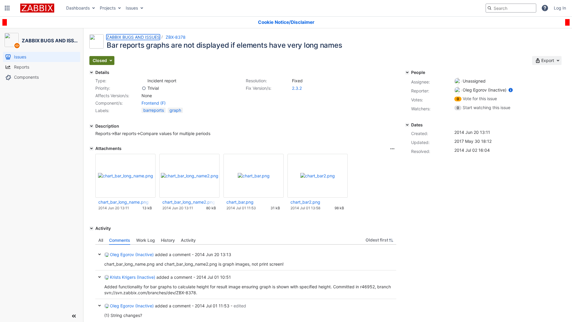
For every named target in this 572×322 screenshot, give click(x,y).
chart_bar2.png (305, 202)
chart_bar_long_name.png (123, 202)
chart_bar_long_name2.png (188, 202)
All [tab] (100, 240)
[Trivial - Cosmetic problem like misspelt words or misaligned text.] (144, 88)
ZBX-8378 (176, 37)
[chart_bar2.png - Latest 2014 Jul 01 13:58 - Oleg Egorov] (317, 176)
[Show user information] (510, 89)
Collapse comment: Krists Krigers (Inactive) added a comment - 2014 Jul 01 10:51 (99, 277)
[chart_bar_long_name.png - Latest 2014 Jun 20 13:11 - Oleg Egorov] (125, 176)
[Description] (91, 126)
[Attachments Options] (392, 148)
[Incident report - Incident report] (144, 80)
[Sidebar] (74, 316)
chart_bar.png (240, 202)
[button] (7, 8)
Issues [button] (132, 7)
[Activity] (91, 228)
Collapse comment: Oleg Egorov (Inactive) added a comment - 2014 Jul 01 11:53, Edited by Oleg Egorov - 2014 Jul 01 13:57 (99, 305)
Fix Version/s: (258, 88)
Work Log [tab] (145, 240)
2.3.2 (297, 88)
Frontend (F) (154, 103)
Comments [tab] (119, 240)
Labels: (102, 110)
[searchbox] (511, 8)
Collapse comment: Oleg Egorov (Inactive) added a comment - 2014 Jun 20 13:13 (99, 254)
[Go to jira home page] (37, 8)
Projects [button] (108, 7)
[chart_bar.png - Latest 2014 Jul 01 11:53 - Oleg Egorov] (254, 176)
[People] (407, 72)
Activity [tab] (188, 240)
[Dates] (407, 125)
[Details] (91, 72)
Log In (560, 7)
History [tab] (168, 240)
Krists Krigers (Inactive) (132, 277)
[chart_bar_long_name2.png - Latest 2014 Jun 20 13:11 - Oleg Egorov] (189, 176)
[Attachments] (91, 148)
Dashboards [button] (78, 7)
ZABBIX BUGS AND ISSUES (133, 37)
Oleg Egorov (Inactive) (132, 254)
